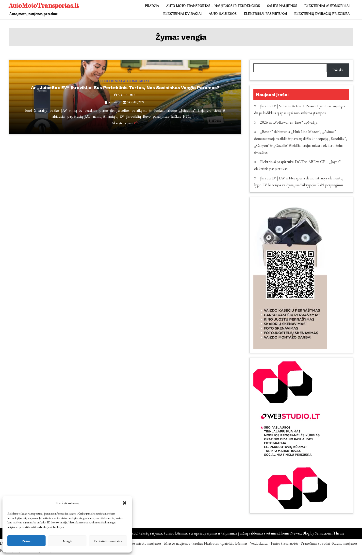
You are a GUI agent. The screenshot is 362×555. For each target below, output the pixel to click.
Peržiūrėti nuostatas (108, 540)
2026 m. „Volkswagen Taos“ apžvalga (288, 122)
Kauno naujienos (345, 543)
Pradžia (152, 6)
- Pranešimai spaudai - (315, 543)
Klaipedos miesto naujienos (141, 543)
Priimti (27, 540)
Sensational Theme (329, 533)
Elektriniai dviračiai (182, 14)
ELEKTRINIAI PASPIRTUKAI (265, 14)
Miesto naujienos (177, 543)
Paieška (338, 70)
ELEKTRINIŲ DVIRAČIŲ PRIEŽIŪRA (322, 14)
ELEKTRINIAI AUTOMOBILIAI (327, 6)
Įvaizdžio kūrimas (234, 543)
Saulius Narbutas (206, 543)
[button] (124, 502)
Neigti (67, 540)
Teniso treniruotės (284, 543)
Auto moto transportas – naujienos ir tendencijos (213, 6)
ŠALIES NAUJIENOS (282, 6)
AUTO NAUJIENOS (223, 14)
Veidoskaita (259, 543)
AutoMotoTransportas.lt (44, 5)
